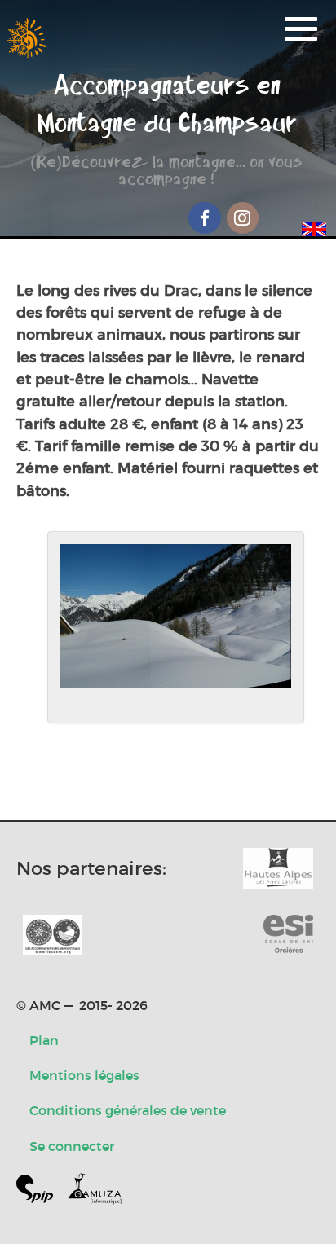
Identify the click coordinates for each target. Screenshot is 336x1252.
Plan (44, 1040)
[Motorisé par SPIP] (41, 1192)
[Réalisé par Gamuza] (94, 1192)
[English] (314, 226)
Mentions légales (84, 1075)
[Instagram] (243, 218)
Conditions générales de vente (127, 1110)
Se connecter (71, 1146)
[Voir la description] (175, 627)
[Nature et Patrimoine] (278, 868)
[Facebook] (204, 218)
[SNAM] (52, 935)
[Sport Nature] (288, 935)
